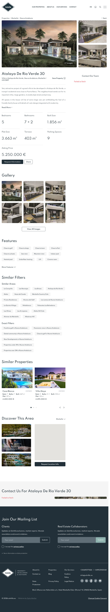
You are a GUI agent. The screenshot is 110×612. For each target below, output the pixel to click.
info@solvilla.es (86, 575)
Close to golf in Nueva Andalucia (48, 333)
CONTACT (72, 7)
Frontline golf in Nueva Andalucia (15, 328)
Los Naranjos (23, 288)
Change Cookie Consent (97, 598)
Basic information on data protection (14, 553)
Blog (50, 574)
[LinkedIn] (86, 580)
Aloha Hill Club (39, 311)
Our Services (69, 570)
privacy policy (19, 546)
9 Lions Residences (10, 299)
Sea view (24, 253)
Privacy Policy (53, 581)
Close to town (40, 248)
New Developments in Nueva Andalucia (18, 339)
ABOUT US (50, 7)
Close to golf (8, 248)
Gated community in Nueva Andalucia (17, 333)
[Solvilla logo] (14, 572)
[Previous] (60, 407)
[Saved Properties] (95, 7)
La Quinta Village (10, 305)
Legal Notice (69, 581)
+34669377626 (86, 570)
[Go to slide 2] (33, 407)
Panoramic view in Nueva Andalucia (46, 328)
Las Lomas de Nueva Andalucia (52, 299)
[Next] (63, 407)
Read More (6, 107)
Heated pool (8, 259)
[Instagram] (82, 580)
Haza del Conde (20, 294)
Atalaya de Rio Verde (55, 288)
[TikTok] (95, 580)
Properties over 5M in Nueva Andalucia (17, 350)
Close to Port (55, 248)
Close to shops (24, 248)
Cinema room (52, 259)
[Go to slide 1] (31, 407)
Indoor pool (55, 253)
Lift (40, 259)
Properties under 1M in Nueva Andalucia (18, 344)
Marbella (14, 18)
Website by (27, 598)
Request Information (12, 161)
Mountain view (39, 253)
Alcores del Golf (28, 299)
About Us (35, 570)
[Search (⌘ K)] (100, 7)
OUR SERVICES (62, 7)
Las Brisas (38, 288)
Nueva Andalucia (26, 18)
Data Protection (36, 583)
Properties (6, 18)
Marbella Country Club (40, 294)
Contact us (36, 574)
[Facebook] (91, 580)
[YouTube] (100, 580)
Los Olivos (7, 311)
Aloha (6, 294)
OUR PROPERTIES (38, 7)
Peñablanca (27, 305)
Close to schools (9, 253)
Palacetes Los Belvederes (46, 305)
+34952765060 (101, 570)
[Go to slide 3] (36, 407)
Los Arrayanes (22, 311)
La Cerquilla (8, 288)
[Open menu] (105, 7)
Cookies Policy (67, 575)
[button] (5, 80)
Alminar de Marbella (11, 316)
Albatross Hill (29, 316)
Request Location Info (50, 464)
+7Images (68, 63)
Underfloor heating (25, 259)
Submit (45, 540)
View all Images (33, 229)
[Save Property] (29, 371)
